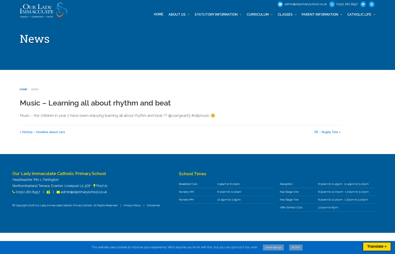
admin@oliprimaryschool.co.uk (305, 4)
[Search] (372, 4)
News (35, 89)
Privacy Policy (132, 205)
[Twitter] (363, 4)
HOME (23, 89)
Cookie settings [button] (273, 247)
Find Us (101, 186)
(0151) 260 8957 (347, 4)
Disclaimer (153, 205)
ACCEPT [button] (296, 247)
